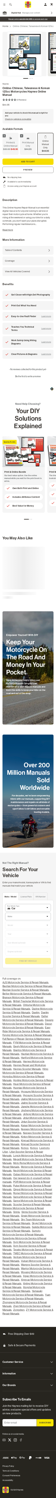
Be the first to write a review (28, 376)
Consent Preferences (11, 1475)
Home (5, 26)
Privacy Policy (8, 1466)
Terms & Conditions (10, 1471)
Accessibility (7, 1480)
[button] (28, 100)
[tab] (25, 78)
